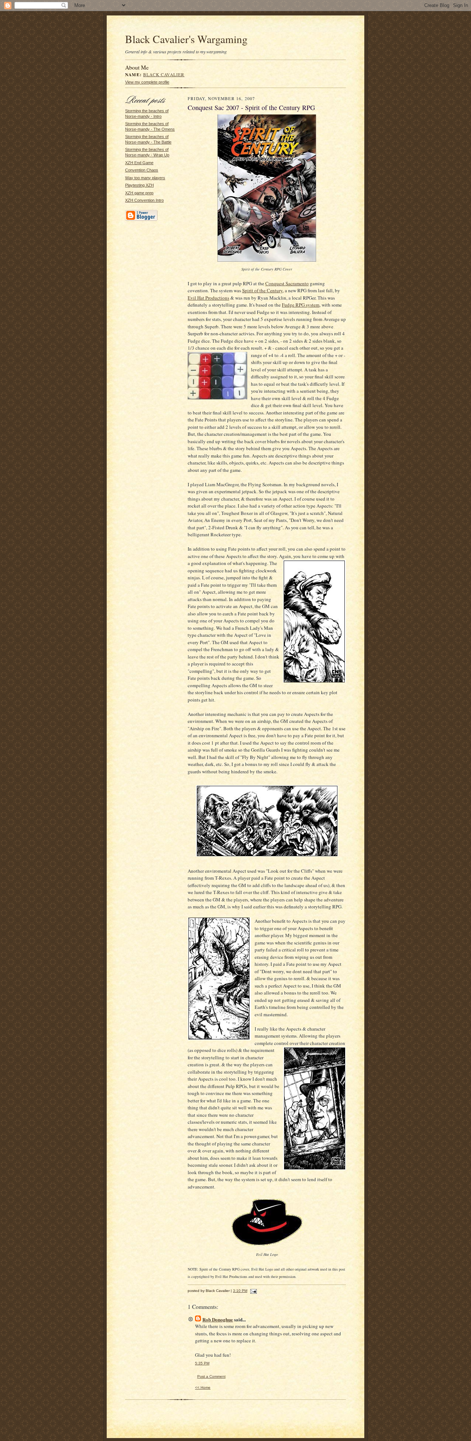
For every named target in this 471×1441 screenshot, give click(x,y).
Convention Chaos (141, 170)
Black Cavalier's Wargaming (186, 39)
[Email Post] (252, 1291)
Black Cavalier (163, 74)
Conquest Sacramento (287, 283)
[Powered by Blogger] (141, 220)
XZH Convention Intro (144, 200)
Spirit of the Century (262, 290)
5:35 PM (202, 1363)
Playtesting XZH (139, 185)
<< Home (202, 1387)
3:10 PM (240, 1291)
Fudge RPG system (300, 304)
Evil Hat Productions (208, 297)
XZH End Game (139, 162)
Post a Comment (211, 1376)
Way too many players (145, 178)
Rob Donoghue (217, 1319)
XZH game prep (139, 193)
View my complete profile (147, 82)
